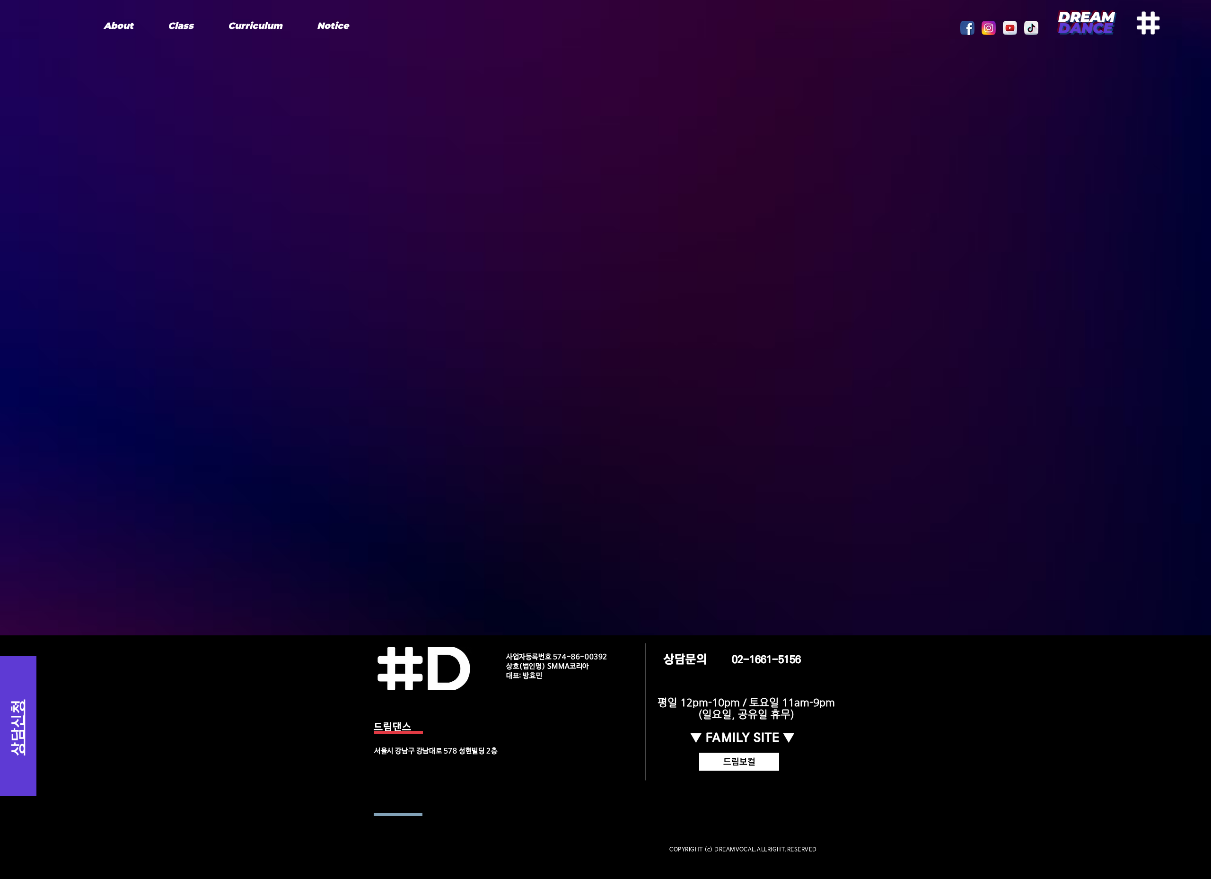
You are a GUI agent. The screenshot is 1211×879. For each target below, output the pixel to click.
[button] (180, 26)
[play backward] (972, 28)
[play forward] (1037, 28)
